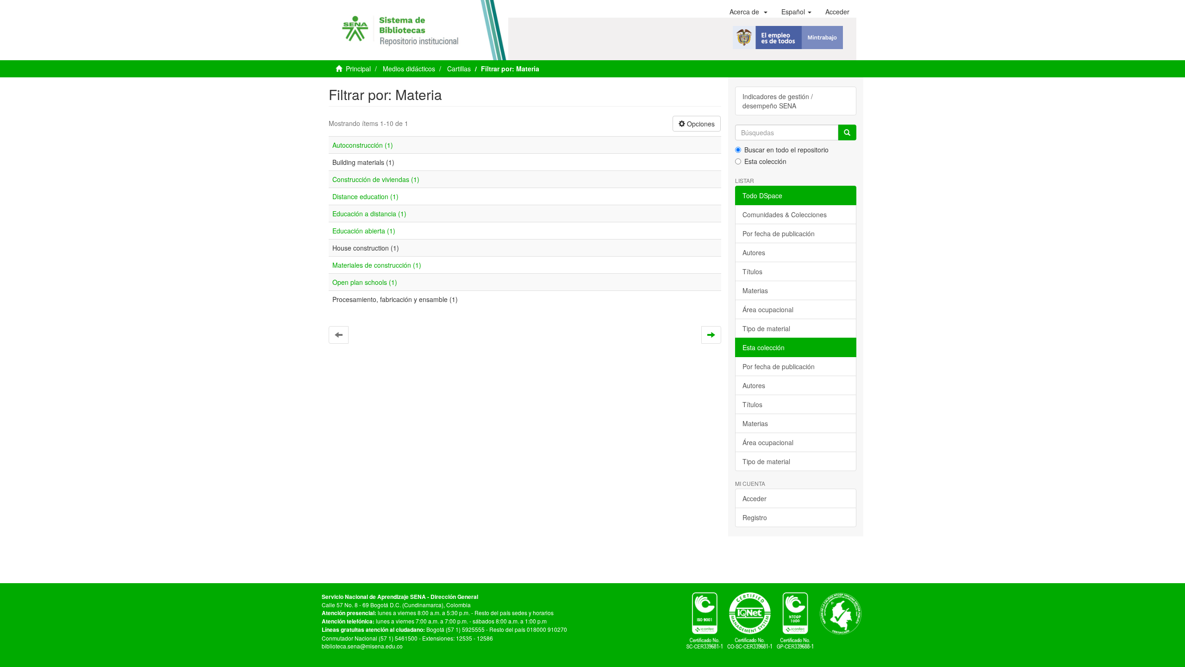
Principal (358, 68)
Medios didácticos (409, 68)
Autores (753, 252)
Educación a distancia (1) (369, 213)
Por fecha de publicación (778, 233)
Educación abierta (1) (363, 230)
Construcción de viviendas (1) (375, 179)
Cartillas (459, 68)
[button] (748, 11)
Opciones (700, 123)
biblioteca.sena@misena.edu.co (362, 646)
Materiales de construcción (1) (376, 265)
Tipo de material (766, 328)
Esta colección (765, 161)
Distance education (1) (365, 196)
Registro (754, 517)
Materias (755, 290)
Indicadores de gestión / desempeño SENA (777, 101)
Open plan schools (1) (364, 282)
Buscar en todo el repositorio (786, 149)
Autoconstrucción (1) (362, 145)
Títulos (752, 271)
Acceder (754, 498)
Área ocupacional (767, 309)
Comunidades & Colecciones (784, 214)
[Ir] (847, 132)
